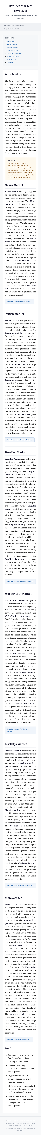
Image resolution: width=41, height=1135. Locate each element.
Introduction (11, 42)
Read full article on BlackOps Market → (20, 885)
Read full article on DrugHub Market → (20, 581)
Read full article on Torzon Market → (19, 440)
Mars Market (11, 59)
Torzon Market (12, 48)
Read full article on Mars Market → (19, 1039)
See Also (10, 62)
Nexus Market (12, 45)
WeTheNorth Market (14, 53)
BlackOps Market (13, 56)
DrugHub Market (13, 50)
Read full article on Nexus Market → (19, 301)
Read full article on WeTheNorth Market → (18, 730)
